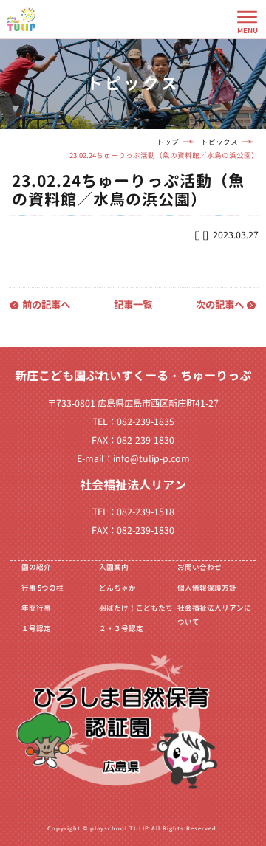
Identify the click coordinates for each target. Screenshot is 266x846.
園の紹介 (36, 567)
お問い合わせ (199, 567)
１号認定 (36, 628)
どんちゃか (117, 588)
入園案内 (114, 567)
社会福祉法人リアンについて (214, 614)
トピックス (219, 142)
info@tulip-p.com (151, 459)
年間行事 (36, 608)
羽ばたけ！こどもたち (136, 608)
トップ (168, 142)
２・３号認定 (121, 628)
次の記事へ (220, 305)
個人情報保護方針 (206, 588)
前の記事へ (46, 305)
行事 (42, 588)
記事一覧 (133, 305)
